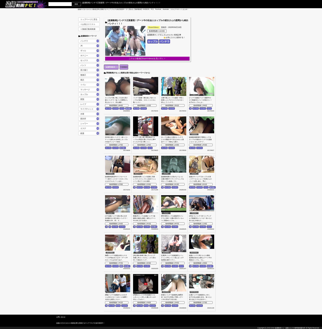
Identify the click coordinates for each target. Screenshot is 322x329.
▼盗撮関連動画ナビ (111, 67)
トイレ (89, 85)
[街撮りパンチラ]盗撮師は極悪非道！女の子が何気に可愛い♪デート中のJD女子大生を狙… (172, 297)
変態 (89, 99)
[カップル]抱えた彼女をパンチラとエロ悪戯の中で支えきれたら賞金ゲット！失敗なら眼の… (172, 139)
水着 (89, 114)
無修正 (89, 75)
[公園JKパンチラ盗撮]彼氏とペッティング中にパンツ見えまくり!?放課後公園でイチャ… (172, 258)
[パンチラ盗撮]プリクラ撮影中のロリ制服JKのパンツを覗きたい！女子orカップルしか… (200, 100)
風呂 (89, 80)
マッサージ (89, 89)
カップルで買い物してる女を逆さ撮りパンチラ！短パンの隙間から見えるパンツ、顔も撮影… (116, 100)
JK (90, 46)
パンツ (89, 65)
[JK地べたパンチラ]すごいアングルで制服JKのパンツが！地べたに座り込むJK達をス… (200, 218)
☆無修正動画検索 (87, 29)
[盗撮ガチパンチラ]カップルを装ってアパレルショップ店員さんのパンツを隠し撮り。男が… (200, 179)
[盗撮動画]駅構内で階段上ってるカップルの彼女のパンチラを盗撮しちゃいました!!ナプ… (200, 139)
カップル (89, 94)
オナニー (89, 55)
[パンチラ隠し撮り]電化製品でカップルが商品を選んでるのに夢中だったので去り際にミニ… (144, 139)
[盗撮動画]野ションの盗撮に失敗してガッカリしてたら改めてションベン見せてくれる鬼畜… (144, 179)
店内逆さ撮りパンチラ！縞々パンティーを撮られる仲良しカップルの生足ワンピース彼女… (116, 139)
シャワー (89, 123)
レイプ (89, 104)
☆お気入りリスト (87, 24)
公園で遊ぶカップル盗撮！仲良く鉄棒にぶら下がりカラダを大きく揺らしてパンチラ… (172, 100)
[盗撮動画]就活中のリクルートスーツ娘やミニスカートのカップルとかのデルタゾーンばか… (116, 179)
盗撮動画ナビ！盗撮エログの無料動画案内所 (290, 328)
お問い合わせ (60, 317)
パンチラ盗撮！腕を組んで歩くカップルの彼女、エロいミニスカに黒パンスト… (144, 100)
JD (106, 226)
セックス (89, 60)
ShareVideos (153, 27)
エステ (89, 128)
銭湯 (89, 133)
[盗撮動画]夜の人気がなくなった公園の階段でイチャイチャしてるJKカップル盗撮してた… (172, 179)
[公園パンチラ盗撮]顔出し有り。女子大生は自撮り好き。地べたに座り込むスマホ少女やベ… (200, 297)
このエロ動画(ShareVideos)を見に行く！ (147, 58)
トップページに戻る (88, 19)
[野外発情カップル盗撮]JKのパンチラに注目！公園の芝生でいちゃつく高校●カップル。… (172, 218)
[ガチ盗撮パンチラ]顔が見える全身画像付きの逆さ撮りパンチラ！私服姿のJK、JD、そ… (116, 218)
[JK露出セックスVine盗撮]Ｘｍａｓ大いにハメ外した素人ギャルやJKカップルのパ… (144, 297)
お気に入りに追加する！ (175, 37)
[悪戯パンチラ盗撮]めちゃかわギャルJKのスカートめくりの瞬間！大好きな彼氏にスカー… (116, 297)
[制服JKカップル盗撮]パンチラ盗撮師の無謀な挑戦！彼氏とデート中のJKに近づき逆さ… (144, 218)
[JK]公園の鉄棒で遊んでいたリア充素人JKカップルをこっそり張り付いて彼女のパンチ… (144, 258)
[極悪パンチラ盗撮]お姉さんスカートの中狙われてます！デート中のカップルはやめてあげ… (116, 258)
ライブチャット (89, 109)
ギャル (89, 51)
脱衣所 (89, 119)
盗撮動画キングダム (155, 35)
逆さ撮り (89, 70)
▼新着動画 (124, 67)
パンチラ (90, 41)
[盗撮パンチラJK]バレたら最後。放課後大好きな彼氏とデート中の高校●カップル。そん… (200, 258)
